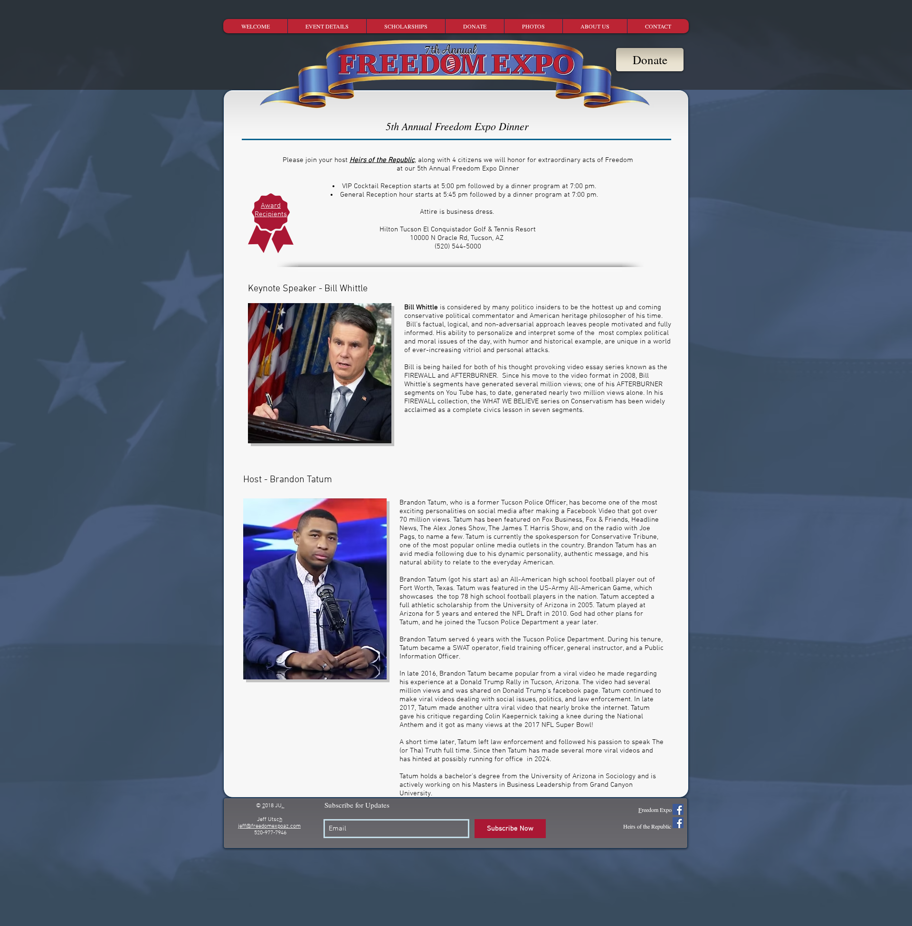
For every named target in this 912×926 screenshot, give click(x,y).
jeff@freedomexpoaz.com (269, 826)
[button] (326, 26)
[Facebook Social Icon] (678, 809)
